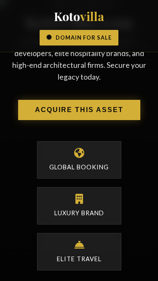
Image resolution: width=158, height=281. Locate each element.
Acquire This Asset (79, 109)
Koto (79, 16)
